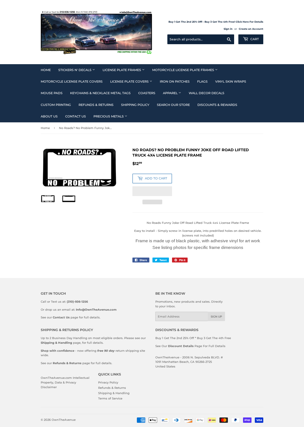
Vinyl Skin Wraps (230, 81)
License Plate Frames (122, 70)
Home (46, 70)
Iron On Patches (175, 81)
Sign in (228, 28)
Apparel (170, 93)
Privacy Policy (108, 382)
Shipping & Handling (114, 393)
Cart (254, 39)
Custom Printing (56, 105)
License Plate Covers (130, 81)
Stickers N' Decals (75, 70)
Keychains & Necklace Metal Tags (100, 93)
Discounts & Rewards (217, 105)
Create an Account (251, 28)
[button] (152, 191)
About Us (49, 116)
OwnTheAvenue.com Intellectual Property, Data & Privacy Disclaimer (65, 382)
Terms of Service (110, 398)
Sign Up (216, 316)
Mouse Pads (52, 93)
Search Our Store (173, 105)
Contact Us (75, 116)
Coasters (146, 93)
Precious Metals (109, 116)
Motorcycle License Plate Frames (183, 70)
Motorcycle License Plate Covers (72, 81)
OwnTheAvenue (64, 419)
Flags (202, 81)
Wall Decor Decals (206, 93)
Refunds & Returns (96, 105)
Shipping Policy (135, 105)
